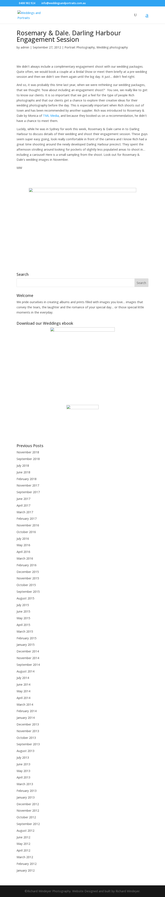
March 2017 (25, 512)
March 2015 (25, 631)
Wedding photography (112, 47)
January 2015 (26, 645)
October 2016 (26, 532)
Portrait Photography (79, 47)
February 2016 (27, 565)
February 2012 (27, 864)
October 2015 (26, 585)
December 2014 (28, 651)
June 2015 (23, 611)
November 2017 (28, 485)
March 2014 (25, 704)
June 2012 (23, 837)
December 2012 (28, 804)
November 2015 (28, 578)
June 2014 (23, 684)
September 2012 (28, 824)
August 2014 (25, 671)
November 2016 (28, 525)
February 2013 (27, 791)
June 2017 (23, 499)
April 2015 (23, 625)
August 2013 (25, 751)
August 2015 (25, 598)
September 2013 (28, 744)
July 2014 (23, 678)
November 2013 (28, 731)
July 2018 (23, 465)
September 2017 (28, 492)
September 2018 (28, 459)
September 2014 (28, 665)
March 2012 (25, 857)
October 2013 (26, 738)
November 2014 (28, 658)
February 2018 (27, 479)
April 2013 (23, 777)
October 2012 (26, 817)
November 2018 (28, 452)
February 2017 (27, 518)
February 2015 (27, 638)
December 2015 (28, 572)
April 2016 (23, 552)
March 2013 (25, 784)
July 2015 (23, 605)
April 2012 (23, 850)
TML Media (51, 116)
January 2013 (26, 797)
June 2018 (23, 472)
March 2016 (25, 558)
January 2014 (26, 718)
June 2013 (23, 764)
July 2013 (23, 757)
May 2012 (23, 844)
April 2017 (23, 505)
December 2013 (28, 724)
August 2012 (25, 830)
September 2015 (28, 592)
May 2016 (23, 545)
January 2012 (26, 870)
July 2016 (23, 539)
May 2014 (23, 691)
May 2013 (23, 771)
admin (25, 47)
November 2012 (28, 810)
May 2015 (23, 618)
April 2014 (23, 698)
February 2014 (27, 711)
